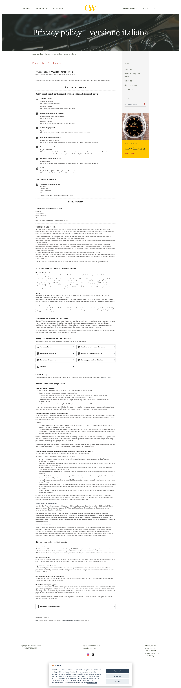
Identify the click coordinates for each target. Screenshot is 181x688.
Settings (117, 681)
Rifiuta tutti (117, 676)
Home (47, 54)
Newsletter (58, 8)
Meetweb (93, 648)
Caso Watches (37, 54)
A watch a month (41, 8)
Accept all (117, 671)
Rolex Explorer (135, 148)
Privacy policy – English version (47, 63)
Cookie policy (150, 648)
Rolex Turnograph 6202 (132, 75)
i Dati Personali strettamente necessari (70, 620)
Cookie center (150, 651)
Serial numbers (129, 8)
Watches (26, 8)
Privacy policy (150, 645)
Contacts (145, 8)
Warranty (150, 656)
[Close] (127, 666)
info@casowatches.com (90, 645)
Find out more (130, 153)
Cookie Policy (92, 682)
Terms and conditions (150, 653)
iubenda (37, 620)
